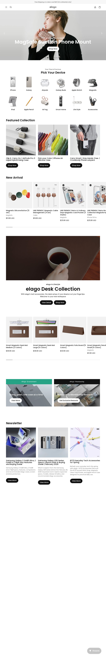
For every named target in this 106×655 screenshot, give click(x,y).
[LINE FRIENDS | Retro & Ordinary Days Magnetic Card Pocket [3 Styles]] (73, 195)
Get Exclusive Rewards (68, 400)
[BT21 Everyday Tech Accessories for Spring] (85, 443)
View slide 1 (45, 57)
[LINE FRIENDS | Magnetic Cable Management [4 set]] (46, 195)
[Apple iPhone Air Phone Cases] (53, 140)
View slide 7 (58, 57)
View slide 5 (54, 57)
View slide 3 (49, 57)
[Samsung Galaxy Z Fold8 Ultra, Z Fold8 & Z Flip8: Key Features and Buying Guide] (21, 443)
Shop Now (55, 49)
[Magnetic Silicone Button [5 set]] (19, 195)
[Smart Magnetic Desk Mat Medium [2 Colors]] (19, 330)
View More (15, 400)
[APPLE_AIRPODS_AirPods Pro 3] (21, 140)
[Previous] (4, 33)
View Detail (46, 302)
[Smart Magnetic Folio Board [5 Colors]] (73, 330)
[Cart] (99, 7)
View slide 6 (56, 57)
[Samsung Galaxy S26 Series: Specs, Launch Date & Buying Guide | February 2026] (53, 443)
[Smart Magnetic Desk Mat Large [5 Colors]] (46, 330)
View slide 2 (47, 57)
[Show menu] (6, 7)
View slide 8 (60, 57)
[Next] (101, 33)
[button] (99, 196)
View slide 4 (51, 57)
